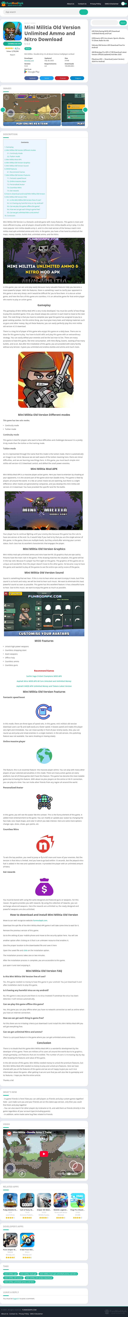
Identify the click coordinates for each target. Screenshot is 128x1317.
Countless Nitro (14, 187)
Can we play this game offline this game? (23, 206)
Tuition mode (13, 156)
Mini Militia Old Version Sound (16, 166)
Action (33, 23)
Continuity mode (14, 153)
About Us (70, 4)
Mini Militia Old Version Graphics (17, 162)
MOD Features (10, 169)
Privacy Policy (95, 4)
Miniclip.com (29, 60)
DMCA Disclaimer (111, 4)
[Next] (85, 110)
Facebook (32, 78)
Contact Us (82, 4)
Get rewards (13, 191)
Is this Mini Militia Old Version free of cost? (24, 200)
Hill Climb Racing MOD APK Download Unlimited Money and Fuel (106, 32)
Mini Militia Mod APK (13, 159)
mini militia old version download (39, 1278)
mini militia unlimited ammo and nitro (19, 1282)
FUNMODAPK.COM (29, 1310)
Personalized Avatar (16, 184)
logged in (16, 1298)
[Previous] (3, 110)
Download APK (14, 44)
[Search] (83, 12)
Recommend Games (16, 172)
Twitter (46, 78)
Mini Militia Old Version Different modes (20, 150)
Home (26, 23)
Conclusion (9, 215)
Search (123, 23)
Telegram (78, 78)
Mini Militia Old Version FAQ (15, 197)
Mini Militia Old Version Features (17, 175)
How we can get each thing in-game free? (23, 209)
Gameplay (9, 147)
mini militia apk (10, 1274)
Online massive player (16, 181)
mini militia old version (13, 1278)
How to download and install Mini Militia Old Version (24, 194)
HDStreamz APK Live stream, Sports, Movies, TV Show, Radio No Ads (108, 39)
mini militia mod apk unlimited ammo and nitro (58, 1274)
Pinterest (63, 78)
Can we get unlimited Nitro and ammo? (23, 212)
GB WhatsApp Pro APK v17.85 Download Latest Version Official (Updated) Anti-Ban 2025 (109, 53)
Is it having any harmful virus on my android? (25, 203)
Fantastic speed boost (16, 178)
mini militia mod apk (28, 1274)
